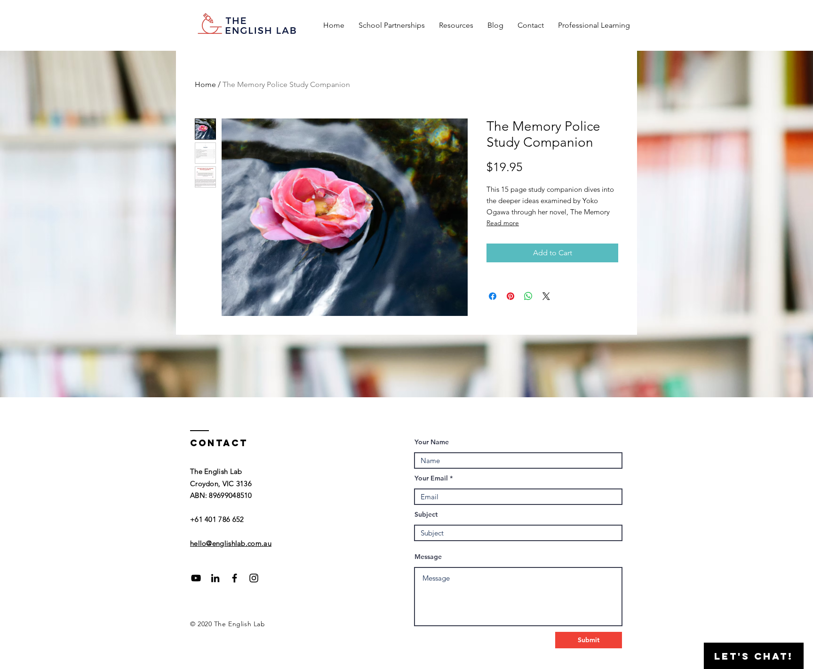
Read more (502, 223)
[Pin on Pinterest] (510, 296)
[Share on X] (546, 296)
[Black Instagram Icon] (254, 578)
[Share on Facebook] (492, 296)
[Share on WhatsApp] (528, 296)
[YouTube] (196, 578)
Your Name (431, 442)
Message (428, 556)
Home (205, 84)
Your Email (431, 478)
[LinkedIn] (215, 578)
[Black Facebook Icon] (234, 578)
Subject (426, 514)
